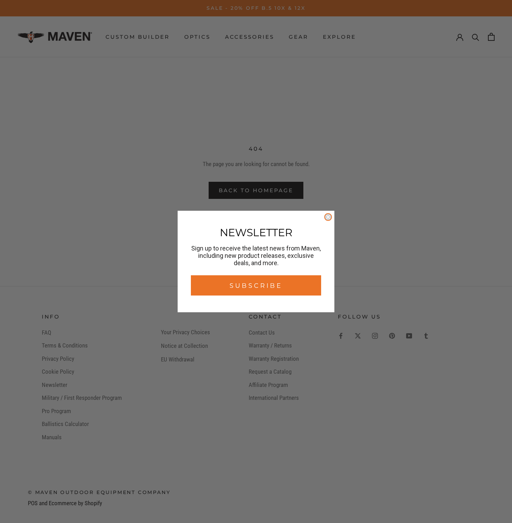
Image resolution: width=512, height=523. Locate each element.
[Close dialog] (328, 217)
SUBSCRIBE (256, 285)
